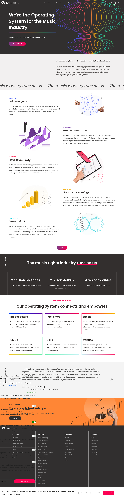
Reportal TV (42, 461)
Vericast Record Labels (45, 452)
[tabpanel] (62, 380)
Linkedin (94, 443)
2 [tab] (63, 394)
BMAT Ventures (70, 455)
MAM (39, 478)
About (67, 438)
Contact (94, 455)
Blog (78, 3)
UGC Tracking (42, 443)
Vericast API (95, 452)
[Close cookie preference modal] (35, 370)
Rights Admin (42, 458)
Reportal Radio (42, 463)
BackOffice (41, 449)
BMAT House (69, 443)
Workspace (41, 484)
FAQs (66, 461)
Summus (68, 452)
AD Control (41, 481)
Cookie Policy (18, 494)
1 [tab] (61, 394)
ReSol (40, 475)
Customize (84, 493)
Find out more (17, 44)
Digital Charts (42, 469)
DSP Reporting (42, 446)
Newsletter (110, 3)
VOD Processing (43, 441)
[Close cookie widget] (122, 489)
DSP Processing (43, 438)
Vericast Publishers (44, 455)
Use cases (47, 3)
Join (62, 248)
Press (66, 458)
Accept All (108, 493)
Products (59, 3)
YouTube (94, 449)
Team (67, 446)
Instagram (95, 446)
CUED (40, 466)
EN (118, 3)
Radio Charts (42, 472)
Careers (70, 3)
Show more (13, 386)
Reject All (96, 493)
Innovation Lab (69, 449)
